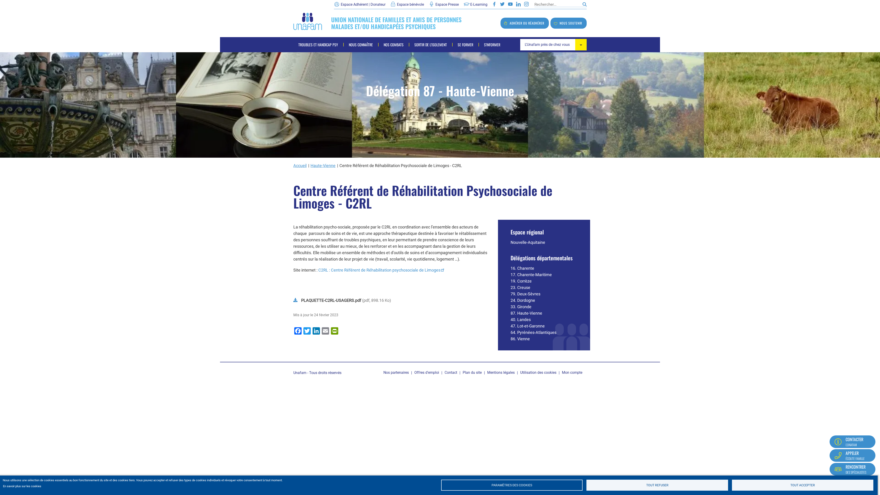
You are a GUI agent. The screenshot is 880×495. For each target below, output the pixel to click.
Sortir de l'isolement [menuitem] (430, 44)
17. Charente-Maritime (531, 274)
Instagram (526, 4)
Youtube (510, 4)
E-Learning (478, 4)
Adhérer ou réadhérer (527, 23)
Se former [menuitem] (465, 44)
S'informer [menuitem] (492, 44)
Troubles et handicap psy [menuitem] (318, 44)
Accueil (300, 165)
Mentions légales (501, 372)
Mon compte (572, 372)
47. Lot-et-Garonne (528, 326)
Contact (451, 372)
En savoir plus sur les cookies (22, 486)
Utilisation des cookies (538, 372)
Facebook (494, 4)
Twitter (502, 4)
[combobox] (553, 44)
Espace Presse (447, 4)
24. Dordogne (523, 300)
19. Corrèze (521, 281)
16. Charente (522, 268)
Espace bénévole (410, 4)
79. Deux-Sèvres (525, 294)
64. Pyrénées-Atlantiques (533, 332)
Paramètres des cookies (512, 485)
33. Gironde (521, 306)
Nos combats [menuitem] (394, 44)
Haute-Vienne (323, 165)
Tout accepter (802, 485)
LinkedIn (518, 4)
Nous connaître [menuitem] (361, 44)
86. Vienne (520, 338)
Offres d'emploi (426, 372)
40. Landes (521, 319)
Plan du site (472, 372)
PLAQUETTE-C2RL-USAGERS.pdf (331, 300)
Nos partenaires (396, 372)
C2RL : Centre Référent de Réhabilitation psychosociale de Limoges (379, 270)
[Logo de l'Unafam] (307, 21)
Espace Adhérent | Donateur (363, 4)
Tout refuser (657, 485)
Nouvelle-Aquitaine (528, 242)
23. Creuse (520, 287)
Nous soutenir (571, 23)
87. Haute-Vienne (526, 313)
